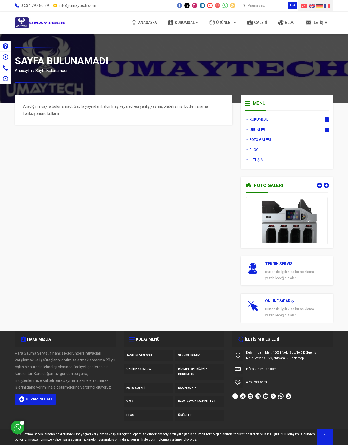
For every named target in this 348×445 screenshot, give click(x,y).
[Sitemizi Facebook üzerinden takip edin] (179, 5)
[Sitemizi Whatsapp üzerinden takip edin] (225, 5)
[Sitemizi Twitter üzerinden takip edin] (187, 5)
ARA (292, 5)
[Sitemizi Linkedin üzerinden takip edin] (202, 5)
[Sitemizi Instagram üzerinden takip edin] (194, 5)
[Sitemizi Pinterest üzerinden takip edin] (217, 5)
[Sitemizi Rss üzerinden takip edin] (232, 5)
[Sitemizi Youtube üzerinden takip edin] (210, 5)
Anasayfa (23, 70)
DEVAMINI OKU (39, 399)
